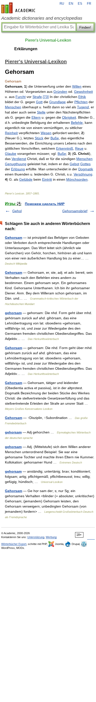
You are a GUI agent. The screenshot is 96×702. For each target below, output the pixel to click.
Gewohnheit (83, 92)
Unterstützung (35, 537)
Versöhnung (83, 174)
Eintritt (47, 179)
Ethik (82, 97)
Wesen (46, 133)
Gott (39, 102)
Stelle (41, 112)
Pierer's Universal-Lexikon (48, 40)
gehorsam (13, 313)
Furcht (21, 97)
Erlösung (18, 169)
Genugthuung (15, 164)
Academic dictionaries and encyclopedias (41, 18)
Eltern (36, 117)
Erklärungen (25, 49)
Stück (39, 138)
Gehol (17, 211)
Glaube (10, 154)
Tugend (83, 107)
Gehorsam (13, 237)
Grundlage (57, 102)
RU (62, 3)
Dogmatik (85, 169)
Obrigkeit (69, 117)
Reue (79, 148)
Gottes (85, 164)
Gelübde (25, 179)
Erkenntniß (64, 148)
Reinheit (11, 133)
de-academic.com (19, 7)
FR (89, 3)
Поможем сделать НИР (44, 204)
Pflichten (81, 102)
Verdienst (19, 159)
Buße (54, 138)
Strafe (37, 97)
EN (71, 3)
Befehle (77, 123)
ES (80, 3)
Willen (76, 86)
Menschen (13, 107)
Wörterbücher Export (13, 543)
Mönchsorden (77, 179)
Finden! (85, 27)
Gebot (74, 164)
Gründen (60, 92)
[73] (46, 97)
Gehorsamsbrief (74, 211)
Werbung (51, 537)
